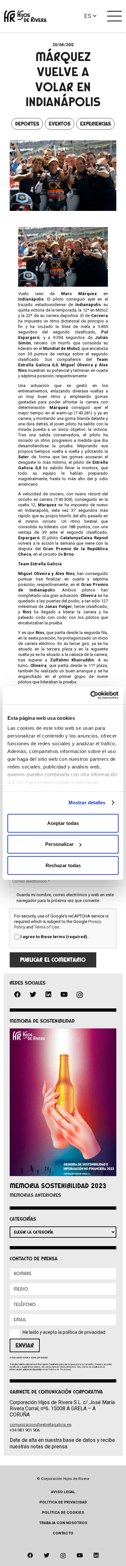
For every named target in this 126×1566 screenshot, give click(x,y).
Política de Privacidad (59, 1369)
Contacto (63, 1533)
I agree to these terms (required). (54, 936)
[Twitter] (33, 994)
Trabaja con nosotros (63, 1523)
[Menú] (114, 16)
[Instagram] (79, 995)
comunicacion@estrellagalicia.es (40, 1424)
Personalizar (59, 844)
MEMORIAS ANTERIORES (35, 1195)
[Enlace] (25, 16)
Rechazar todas (63, 865)
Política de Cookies (63, 1512)
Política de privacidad (63, 1502)
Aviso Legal (63, 1492)
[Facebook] (17, 994)
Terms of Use (46, 927)
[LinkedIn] (48, 994)
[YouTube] (64, 994)
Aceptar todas (63, 823)
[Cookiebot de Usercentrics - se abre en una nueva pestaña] (91, 695)
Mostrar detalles (87, 802)
